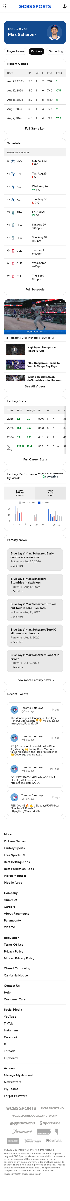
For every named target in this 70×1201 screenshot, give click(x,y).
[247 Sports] (22, 1122)
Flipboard (11, 1058)
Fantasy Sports (14, 848)
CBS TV (9, 927)
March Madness (15, 876)
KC (19, 174)
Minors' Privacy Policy (19, 958)
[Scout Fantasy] (33, 1141)
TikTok (8, 1024)
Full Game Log (35, 129)
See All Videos (35, 386)
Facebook (11, 1037)
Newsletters (12, 1082)
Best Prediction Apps (19, 869)
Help (7, 993)
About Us (10, 900)
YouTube (10, 1017)
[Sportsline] (50, 1122)
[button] (5, 6)
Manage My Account (18, 1075)
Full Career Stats (35, 459)
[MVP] (13, 1139)
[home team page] (13, 161)
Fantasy (36, 51)
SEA (19, 212)
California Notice (16, 975)
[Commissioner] (47, 1130)
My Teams (11, 1089)
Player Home (15, 51)
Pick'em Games (14, 841)
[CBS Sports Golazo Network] (35, 1115)
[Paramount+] (22, 1131)
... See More (16, 566)
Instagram (11, 1030)
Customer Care (14, 999)
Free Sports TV (14, 855)
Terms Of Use (13, 945)
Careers (9, 907)
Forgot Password (15, 1096)
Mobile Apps (13, 883)
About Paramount (16, 914)
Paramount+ (12, 920)
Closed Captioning (17, 968)
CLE (19, 251)
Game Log (55, 51)
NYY (19, 161)
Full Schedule (35, 289)
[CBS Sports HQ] (52, 1108)
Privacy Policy (13, 951)
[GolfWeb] (54, 1141)
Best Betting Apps (17, 862)
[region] (35, 316)
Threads (9, 1051)
